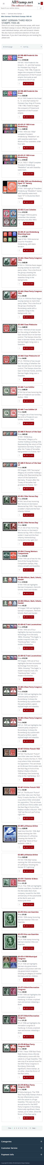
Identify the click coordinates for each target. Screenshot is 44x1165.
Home (3, 14)
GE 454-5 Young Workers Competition (27, 552)
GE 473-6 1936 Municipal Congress (27, 957)
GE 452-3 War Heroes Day (28, 496)
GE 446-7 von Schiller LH (27, 409)
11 (30, 1128)
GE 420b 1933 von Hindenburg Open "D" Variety (30, 182)
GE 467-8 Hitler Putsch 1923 (29, 749)
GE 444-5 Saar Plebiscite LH (29, 356)
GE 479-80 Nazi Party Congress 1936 (26, 1045)
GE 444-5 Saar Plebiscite (27, 324)
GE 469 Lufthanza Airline (28, 826)
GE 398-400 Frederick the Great (28, 56)
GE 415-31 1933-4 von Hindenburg (26, 125)
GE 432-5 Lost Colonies (27, 210)
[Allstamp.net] (22, 3)
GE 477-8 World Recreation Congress (28, 988)
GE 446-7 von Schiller (26, 387)
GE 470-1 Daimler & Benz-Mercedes (28, 880)
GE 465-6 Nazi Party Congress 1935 (30, 688)
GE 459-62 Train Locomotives (29, 624)
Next (34, 1128)
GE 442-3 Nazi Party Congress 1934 (30, 259)
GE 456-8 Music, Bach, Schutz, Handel (29, 578)
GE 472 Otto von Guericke (28, 912)
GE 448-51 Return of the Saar (29, 432)
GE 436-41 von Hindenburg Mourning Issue (28, 233)
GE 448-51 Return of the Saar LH (29, 464)
